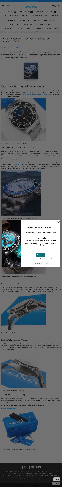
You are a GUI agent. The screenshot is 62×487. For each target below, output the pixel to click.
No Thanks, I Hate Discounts (41, 263)
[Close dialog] (58, 222)
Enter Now (41, 255)
